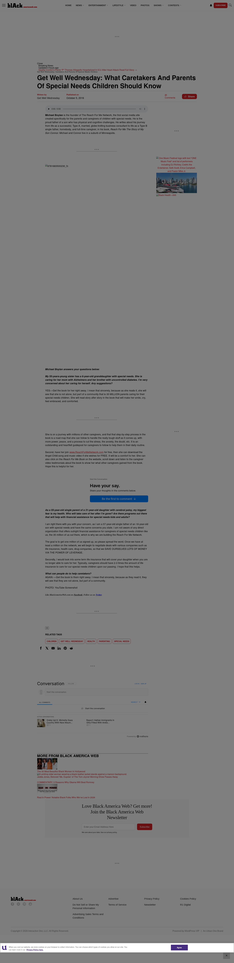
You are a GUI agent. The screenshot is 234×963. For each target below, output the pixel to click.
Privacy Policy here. (35, 949)
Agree (179, 947)
